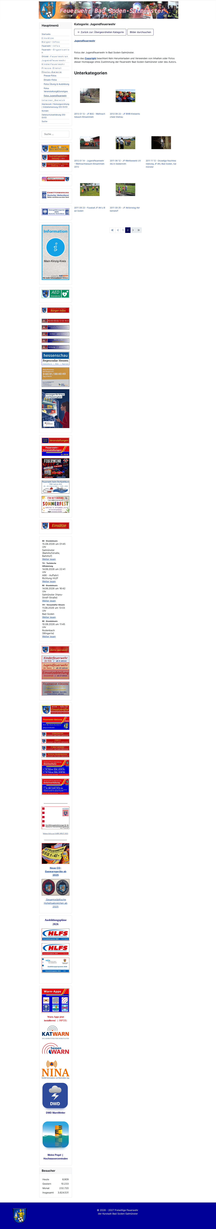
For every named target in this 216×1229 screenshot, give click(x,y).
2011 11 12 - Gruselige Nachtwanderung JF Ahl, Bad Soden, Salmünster (161, 163)
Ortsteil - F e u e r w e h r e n (55, 56)
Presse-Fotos (50, 75)
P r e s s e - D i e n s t (51, 68)
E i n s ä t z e (47, 38)
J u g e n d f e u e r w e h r (53, 60)
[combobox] (55, 134)
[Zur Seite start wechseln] (112, 230)
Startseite (46, 34)
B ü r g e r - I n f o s (50, 42)
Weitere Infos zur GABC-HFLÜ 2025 (55, 833)
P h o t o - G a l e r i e (51, 72)
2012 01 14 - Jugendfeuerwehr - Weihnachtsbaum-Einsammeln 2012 (89, 163)
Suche (44, 121)
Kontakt (45, 111)
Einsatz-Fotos (50, 80)
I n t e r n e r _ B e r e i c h (53, 100)
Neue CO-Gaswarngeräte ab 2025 (55, 871)
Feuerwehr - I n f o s (51, 46)
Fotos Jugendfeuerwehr (55, 95)
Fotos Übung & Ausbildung (56, 84)
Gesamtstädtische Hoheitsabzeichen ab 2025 (55, 903)
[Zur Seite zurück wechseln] (118, 230)
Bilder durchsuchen (140, 32)
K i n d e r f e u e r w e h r (53, 64)
